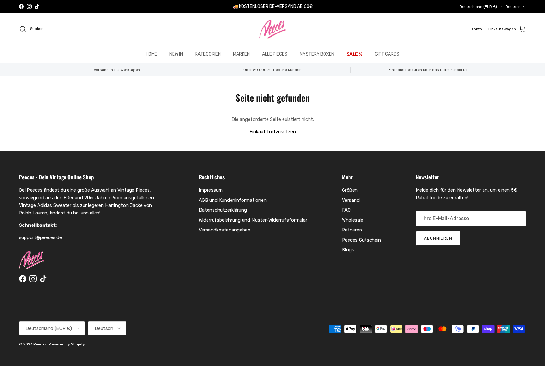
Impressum (211, 190)
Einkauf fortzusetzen (272, 132)
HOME (151, 54)
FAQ (346, 210)
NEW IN (176, 54)
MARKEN (241, 54)
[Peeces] (272, 29)
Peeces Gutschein (361, 240)
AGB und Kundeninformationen (233, 200)
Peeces (40, 344)
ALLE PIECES (274, 54)
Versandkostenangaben (224, 230)
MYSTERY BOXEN (317, 54)
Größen (350, 190)
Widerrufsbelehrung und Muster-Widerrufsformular (253, 220)
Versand (351, 200)
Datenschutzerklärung (223, 210)
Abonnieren (438, 238)
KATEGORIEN (208, 54)
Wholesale (352, 220)
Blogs (348, 250)
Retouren (352, 230)
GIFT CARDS (387, 54)
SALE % (354, 54)
